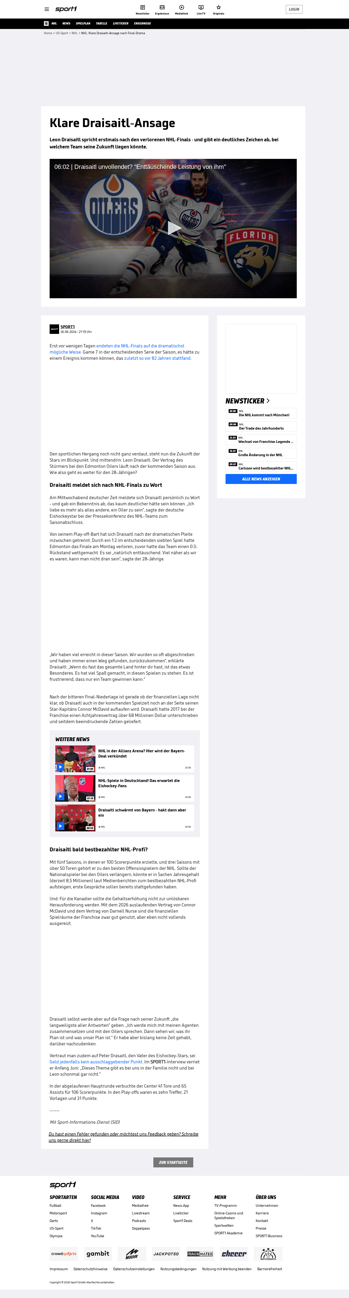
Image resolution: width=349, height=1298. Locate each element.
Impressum (59, 1269)
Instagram (99, 1213)
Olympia (56, 1236)
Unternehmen (267, 1205)
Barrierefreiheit (269, 1269)
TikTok (96, 1228)
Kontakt (262, 1220)
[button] (173, 228)
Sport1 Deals (182, 1220)
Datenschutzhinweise (91, 1269)
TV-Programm (225, 1205)
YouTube (97, 1236)
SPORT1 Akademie (228, 1233)
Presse (261, 1228)
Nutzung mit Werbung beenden (227, 1269)
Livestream (141, 1213)
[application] (173, 228)
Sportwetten (224, 1225)
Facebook (98, 1205)
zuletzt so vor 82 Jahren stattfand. (158, 358)
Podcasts (139, 1220)
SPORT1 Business (269, 1236)
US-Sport (56, 1228)
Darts (54, 1220)
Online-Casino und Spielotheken (228, 1215)
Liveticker (181, 1213)
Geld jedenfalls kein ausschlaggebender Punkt (96, 1062)
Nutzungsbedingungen (178, 1269)
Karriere (262, 1213)
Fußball (55, 1205)
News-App (181, 1205)
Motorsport (58, 1213)
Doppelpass (141, 1228)
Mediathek (140, 1205)
